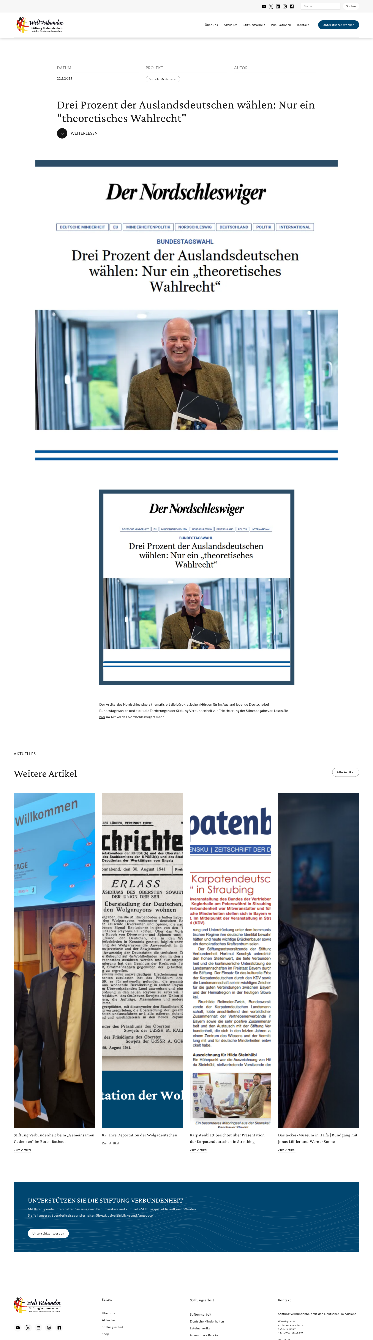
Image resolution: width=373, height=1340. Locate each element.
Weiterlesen (84, 133)
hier (102, 717)
